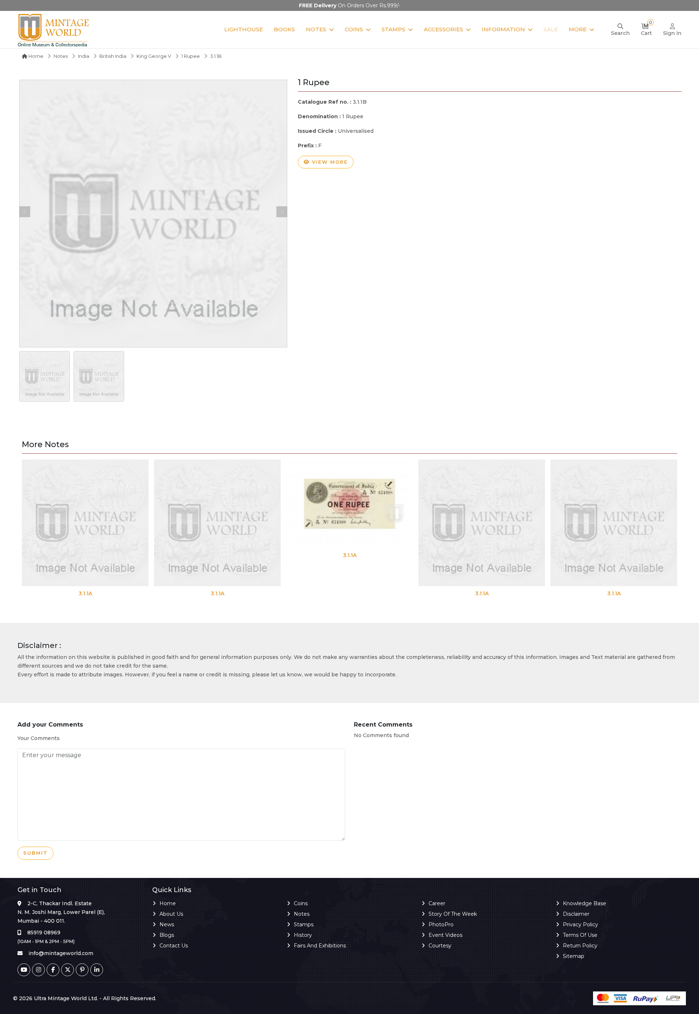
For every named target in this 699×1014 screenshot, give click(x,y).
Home (35, 56)
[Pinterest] (82, 969)
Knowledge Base (584, 903)
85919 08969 (43, 932)
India (83, 56)
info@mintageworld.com (60, 953)
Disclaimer (576, 914)
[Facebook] (53, 969)
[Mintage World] (53, 29)
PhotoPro (441, 924)
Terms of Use (580, 935)
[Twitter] (67, 969)
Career (437, 903)
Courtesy (440, 945)
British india (112, 56)
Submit (35, 853)
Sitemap (573, 956)
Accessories (443, 29)
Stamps (393, 29)
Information (503, 29)
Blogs (166, 935)
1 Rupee (190, 56)
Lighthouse (243, 29)
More (578, 29)
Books (284, 29)
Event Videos (445, 935)
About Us (171, 914)
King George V (154, 56)
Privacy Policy (580, 924)
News (166, 924)
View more (329, 162)
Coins (354, 29)
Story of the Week (453, 914)
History (303, 935)
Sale (551, 29)
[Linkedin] (96, 969)
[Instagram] (38, 969)
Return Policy (580, 945)
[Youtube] (23, 969)
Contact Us (173, 945)
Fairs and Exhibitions (320, 945)
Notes (316, 29)
